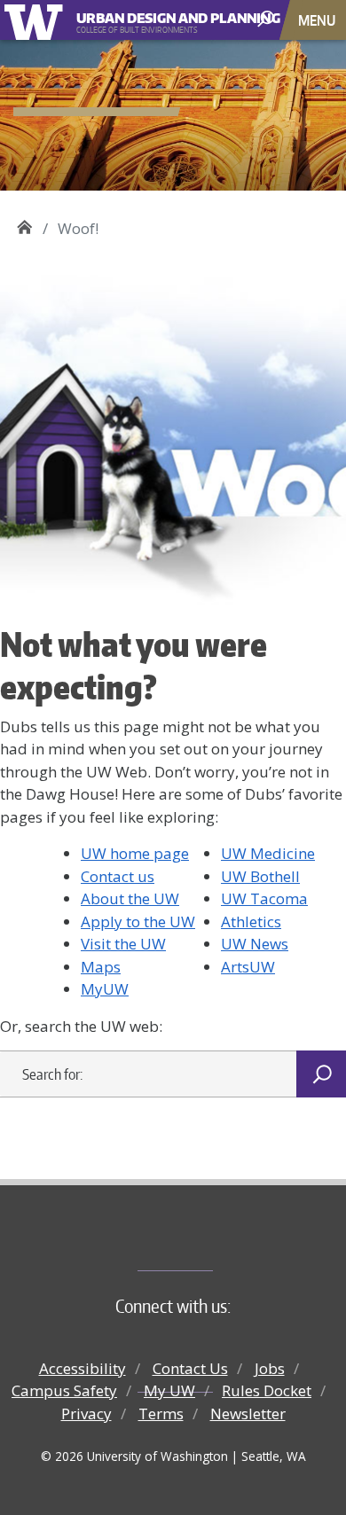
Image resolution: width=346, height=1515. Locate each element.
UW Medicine (268, 853)
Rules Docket (266, 1390)
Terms (161, 1413)
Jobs (270, 1368)
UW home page (135, 853)
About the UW (130, 898)
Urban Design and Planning (158, 15)
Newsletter (248, 1413)
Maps (101, 967)
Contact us (117, 876)
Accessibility (82, 1368)
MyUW (105, 989)
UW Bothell (260, 876)
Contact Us (190, 1368)
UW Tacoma (264, 898)
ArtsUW (248, 967)
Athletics (251, 921)
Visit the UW (123, 943)
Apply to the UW (138, 921)
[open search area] (267, 19)
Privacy (86, 1413)
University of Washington (36, 20)
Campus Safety (64, 1390)
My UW (169, 1390)
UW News (254, 943)
